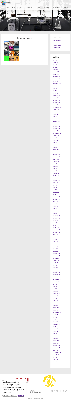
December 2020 (56, 197)
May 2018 (55, 244)
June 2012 (55, 359)
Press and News (56, 7)
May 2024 (55, 116)
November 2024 (56, 102)
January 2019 (56, 227)
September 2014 (57, 312)
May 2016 (55, 286)
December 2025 (56, 76)
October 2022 (56, 159)
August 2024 (56, 109)
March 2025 (55, 93)
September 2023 (57, 133)
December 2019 (56, 215)
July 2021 (55, 185)
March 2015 (55, 305)
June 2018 (55, 241)
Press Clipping (57, 45)
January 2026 (56, 74)
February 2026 (56, 72)
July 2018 (55, 239)
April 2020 (55, 211)
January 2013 (56, 343)
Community (30, 7)
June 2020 (55, 206)
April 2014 (55, 319)
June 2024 (55, 114)
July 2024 (55, 112)
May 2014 (55, 317)
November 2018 (56, 232)
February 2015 (56, 307)
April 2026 (55, 67)
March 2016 (55, 291)
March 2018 (55, 248)
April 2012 (55, 364)
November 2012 (56, 347)
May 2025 (55, 88)
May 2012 (55, 362)
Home (7, 7)
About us (14, 7)
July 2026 (55, 60)
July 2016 (55, 284)
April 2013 (55, 336)
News (55, 42)
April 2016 (55, 289)
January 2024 (56, 123)
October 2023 (56, 131)
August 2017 (56, 260)
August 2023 (56, 135)
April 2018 (55, 246)
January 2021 (56, 194)
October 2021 (56, 182)
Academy (38, 7)
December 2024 (56, 100)
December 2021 (56, 178)
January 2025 (56, 97)
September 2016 (57, 279)
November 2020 (56, 199)
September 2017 (57, 258)
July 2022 (55, 164)
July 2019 (55, 222)
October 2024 (56, 105)
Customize (6, 395)
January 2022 (56, 175)
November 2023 (56, 128)
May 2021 (55, 187)
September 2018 (57, 237)
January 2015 (56, 310)
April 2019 (55, 225)
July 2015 (55, 298)
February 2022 (56, 173)
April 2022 (55, 171)
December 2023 (56, 126)
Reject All (13, 395)
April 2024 (55, 119)
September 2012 (57, 352)
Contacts (66, 7)
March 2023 (55, 147)
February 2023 (56, 149)
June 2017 (55, 263)
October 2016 (56, 277)
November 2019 (56, 218)
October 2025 (56, 81)
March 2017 (55, 267)
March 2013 (55, 338)
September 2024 (57, 107)
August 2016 (56, 281)
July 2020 (55, 204)
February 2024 (56, 121)
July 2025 (55, 86)
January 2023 (56, 152)
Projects (22, 7)
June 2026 (55, 62)
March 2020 (55, 213)
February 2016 (56, 293)
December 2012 (56, 345)
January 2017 (56, 270)
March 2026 (55, 69)
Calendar (46, 7)
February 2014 (56, 324)
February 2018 (56, 251)
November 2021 (56, 180)
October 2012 (56, 350)
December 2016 (56, 272)
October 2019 (56, 220)
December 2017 (56, 253)
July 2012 (55, 357)
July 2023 (55, 138)
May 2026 (55, 64)
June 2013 (55, 331)
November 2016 (56, 274)
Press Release (57, 47)
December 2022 (56, 154)
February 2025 (56, 95)
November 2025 (56, 79)
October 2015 (56, 296)
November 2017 (56, 256)
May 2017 (55, 265)
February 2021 (56, 192)
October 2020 (56, 201)
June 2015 (55, 300)
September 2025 (57, 83)
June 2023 (55, 140)
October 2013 (56, 329)
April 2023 (55, 145)
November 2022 (56, 156)
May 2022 (55, 168)
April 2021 (55, 189)
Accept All (21, 395)
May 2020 (55, 208)
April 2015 (55, 303)
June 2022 (55, 166)
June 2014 (55, 314)
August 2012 (56, 355)
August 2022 (56, 161)
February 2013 (56, 340)
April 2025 (55, 90)
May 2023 (55, 142)
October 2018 (56, 234)
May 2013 (55, 333)
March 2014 (55, 322)
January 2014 (56, 326)
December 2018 (56, 230)
